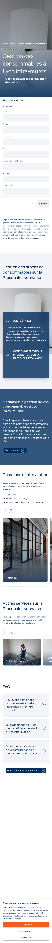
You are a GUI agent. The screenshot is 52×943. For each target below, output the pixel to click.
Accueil (5, 43)
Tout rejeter (26, 938)
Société (6, 136)
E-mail (6, 148)
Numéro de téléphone (12, 161)
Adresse (6, 173)
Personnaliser (26, 931)
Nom (5, 111)
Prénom (6, 124)
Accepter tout (26, 925)
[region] (26, 921)
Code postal (8, 185)
